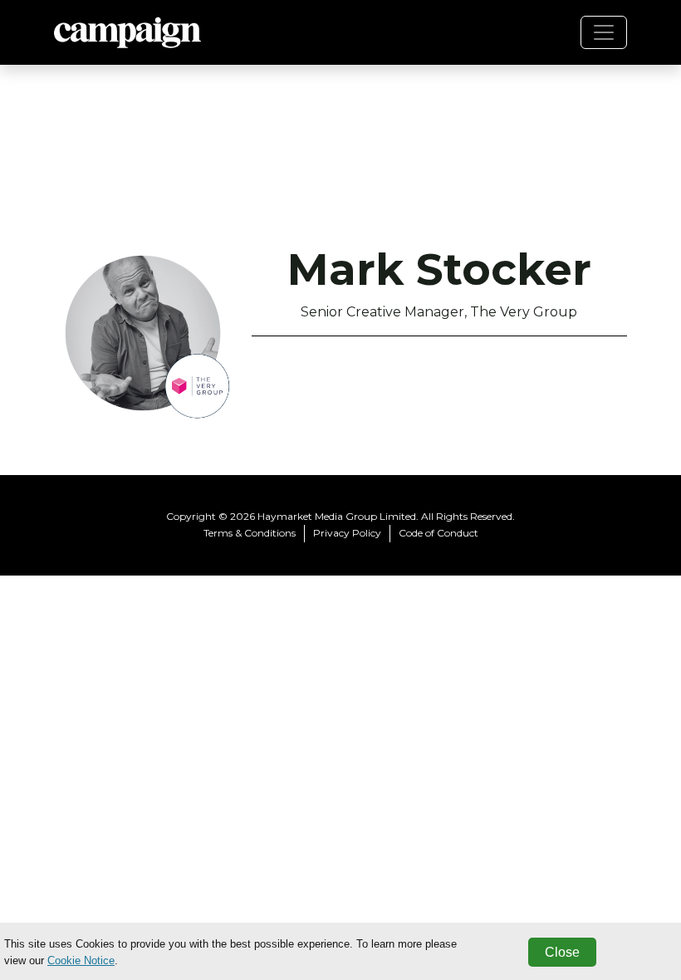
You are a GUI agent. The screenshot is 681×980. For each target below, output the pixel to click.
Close (562, 952)
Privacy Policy (347, 533)
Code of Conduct (438, 533)
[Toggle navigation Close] (604, 32)
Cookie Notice (81, 960)
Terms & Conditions (249, 533)
